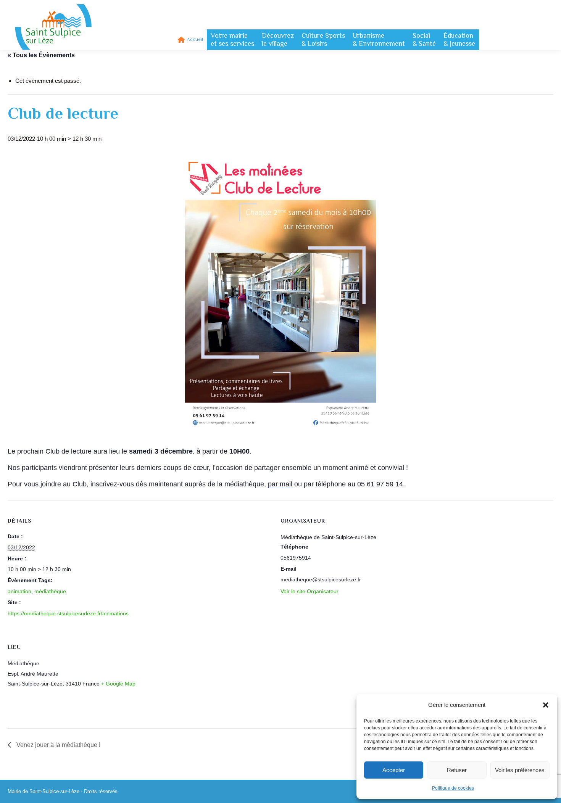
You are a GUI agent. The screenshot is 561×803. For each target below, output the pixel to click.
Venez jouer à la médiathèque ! (57, 745)
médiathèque (50, 591)
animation (19, 591)
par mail (280, 484)
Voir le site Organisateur (309, 591)
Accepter (393, 770)
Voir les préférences (520, 770)
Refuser (457, 770)
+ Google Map (118, 684)
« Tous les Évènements (41, 55)
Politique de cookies (453, 788)
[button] (546, 705)
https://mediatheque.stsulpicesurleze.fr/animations (68, 613)
